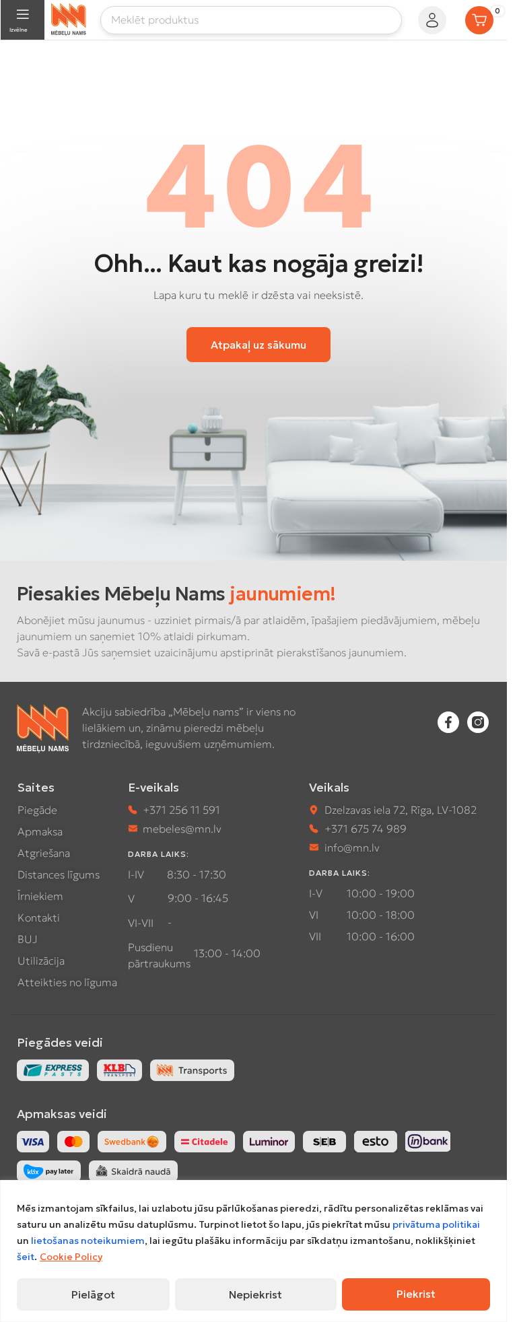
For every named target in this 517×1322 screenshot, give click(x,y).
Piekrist (416, 1293)
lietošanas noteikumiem (88, 1240)
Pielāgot (93, 1294)
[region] (253, 1251)
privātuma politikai (436, 1224)
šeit (25, 1257)
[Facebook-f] (448, 722)
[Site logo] (69, 18)
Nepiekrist (255, 1294)
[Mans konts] (432, 20)
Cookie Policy (71, 1257)
